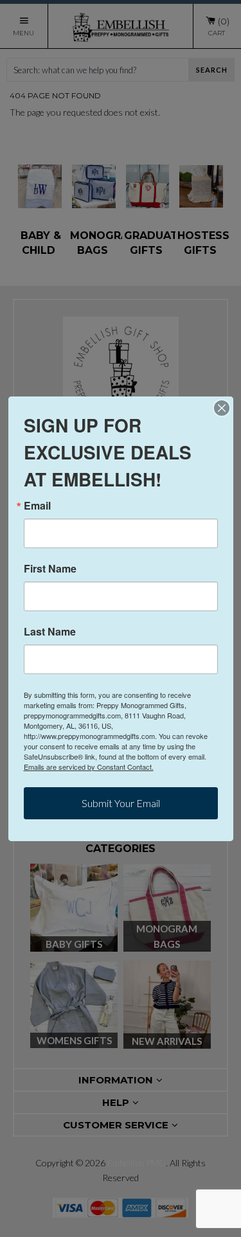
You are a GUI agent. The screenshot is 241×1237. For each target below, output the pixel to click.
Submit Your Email (121, 803)
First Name (50, 569)
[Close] (221, 408)
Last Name (50, 632)
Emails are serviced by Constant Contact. (89, 766)
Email (37, 506)
